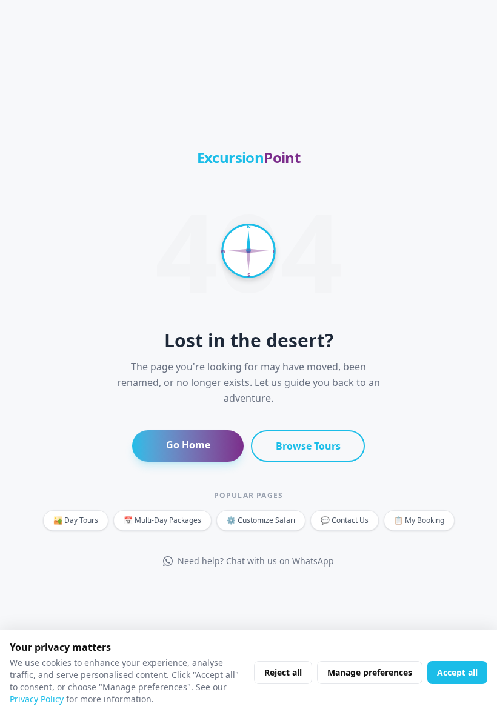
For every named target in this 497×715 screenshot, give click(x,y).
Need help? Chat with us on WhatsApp (256, 561)
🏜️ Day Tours (75, 520)
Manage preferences (369, 672)
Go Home (188, 444)
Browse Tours (308, 446)
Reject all (283, 672)
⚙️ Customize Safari (261, 520)
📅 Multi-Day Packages (162, 520)
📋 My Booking (419, 520)
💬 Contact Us (345, 520)
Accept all (457, 672)
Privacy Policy (37, 699)
